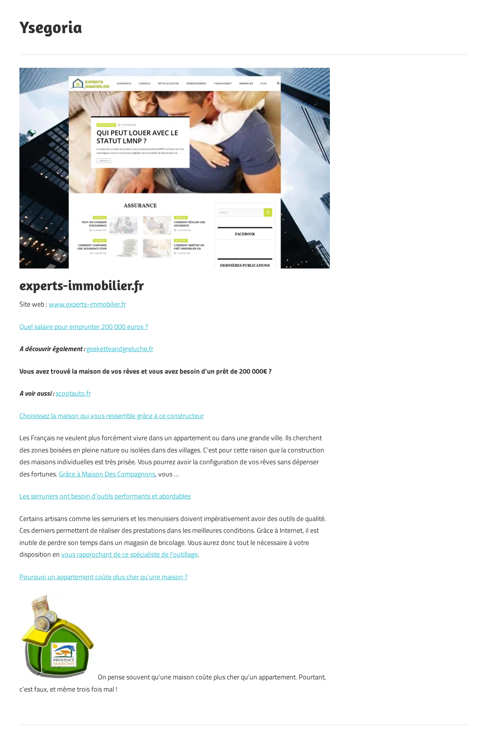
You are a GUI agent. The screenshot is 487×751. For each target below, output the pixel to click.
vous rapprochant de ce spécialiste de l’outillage (129, 554)
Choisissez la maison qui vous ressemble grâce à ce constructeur (111, 416)
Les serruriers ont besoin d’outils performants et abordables (105, 496)
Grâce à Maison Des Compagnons (107, 474)
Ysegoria (50, 27)
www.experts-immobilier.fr (87, 304)
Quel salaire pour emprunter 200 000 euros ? (83, 326)
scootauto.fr (73, 393)
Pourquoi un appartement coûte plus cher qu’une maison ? (103, 577)
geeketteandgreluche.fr (119, 349)
